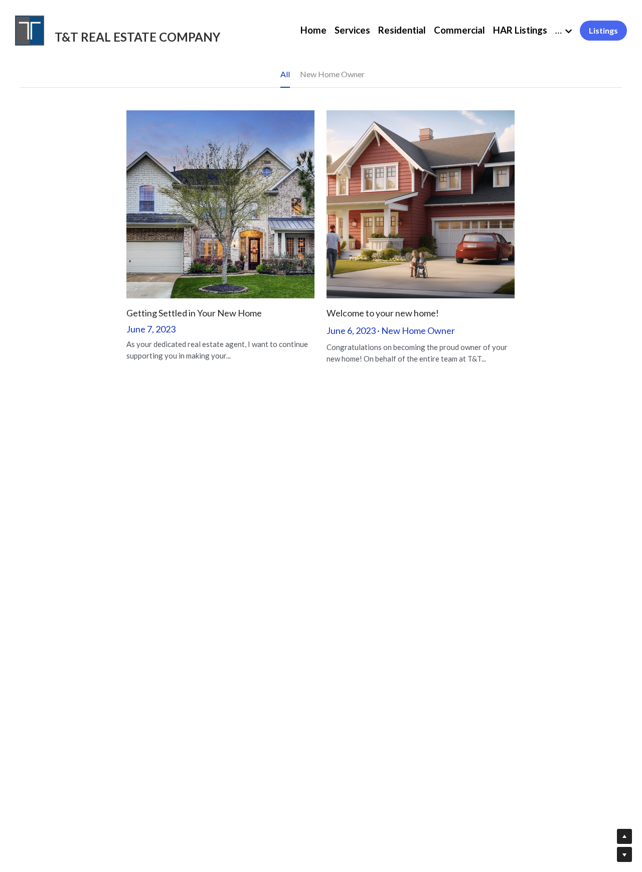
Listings (603, 30)
